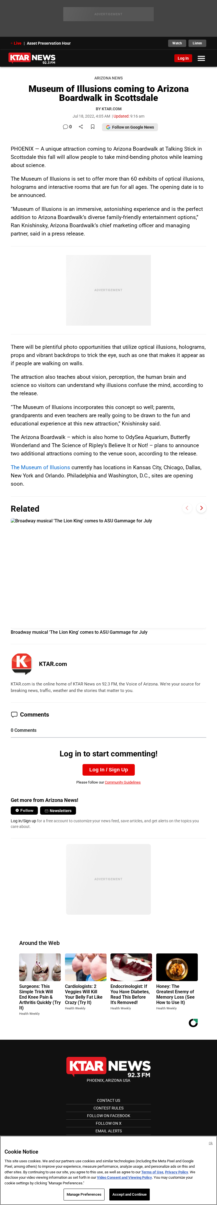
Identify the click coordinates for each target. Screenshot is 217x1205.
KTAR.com (53, 664)
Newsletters (60, 810)
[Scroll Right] (201, 508)
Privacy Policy (176, 1172)
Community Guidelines (123, 782)
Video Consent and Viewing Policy (124, 1177)
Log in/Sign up (23, 821)
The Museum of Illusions (40, 467)
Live (17, 43)
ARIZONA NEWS (108, 78)
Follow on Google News (133, 127)
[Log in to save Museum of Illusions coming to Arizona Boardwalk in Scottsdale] (92, 127)
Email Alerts (109, 1131)
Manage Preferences (84, 1194)
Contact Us (108, 1100)
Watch (177, 43)
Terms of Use (152, 1172)
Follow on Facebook (108, 1115)
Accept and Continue (129, 1194)
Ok (211, 1143)
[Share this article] (81, 127)
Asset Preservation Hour (49, 43)
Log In (183, 58)
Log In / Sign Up (108, 770)
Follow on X (108, 1123)
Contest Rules (108, 1108)
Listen (197, 43)
